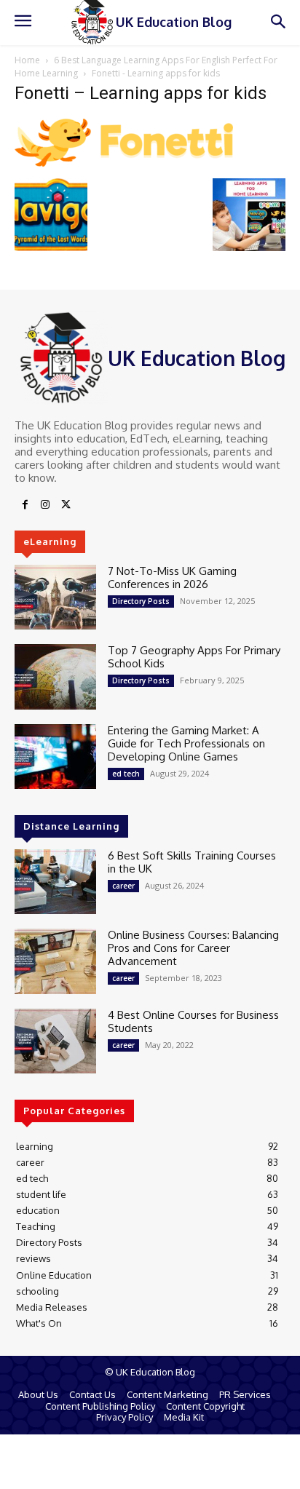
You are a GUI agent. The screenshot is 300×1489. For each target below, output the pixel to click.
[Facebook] (25, 505)
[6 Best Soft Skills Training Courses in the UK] (55, 881)
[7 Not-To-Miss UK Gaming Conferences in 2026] (55, 597)
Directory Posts (141, 601)
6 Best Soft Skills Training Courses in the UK (192, 862)
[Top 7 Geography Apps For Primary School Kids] (55, 676)
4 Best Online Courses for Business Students (193, 1021)
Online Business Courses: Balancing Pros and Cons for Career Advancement (193, 948)
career (123, 886)
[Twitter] (65, 505)
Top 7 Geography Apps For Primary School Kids (194, 656)
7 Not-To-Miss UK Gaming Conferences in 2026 (172, 577)
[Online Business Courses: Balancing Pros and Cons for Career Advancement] (55, 961)
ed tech (126, 774)
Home (27, 60)
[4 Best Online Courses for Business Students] (55, 1041)
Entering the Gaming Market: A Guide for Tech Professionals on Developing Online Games (186, 743)
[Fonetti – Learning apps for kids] (124, 163)
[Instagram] (45, 505)
